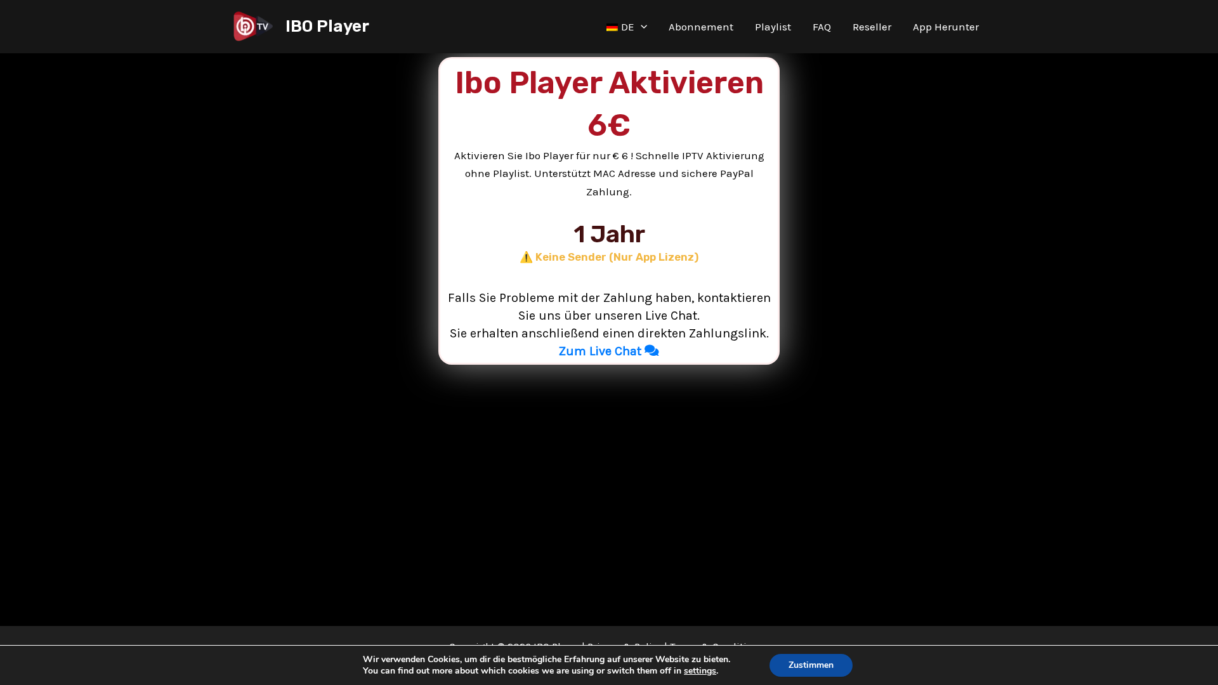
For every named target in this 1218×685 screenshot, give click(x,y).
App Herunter (946, 26)
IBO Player (327, 26)
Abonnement (701, 26)
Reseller (872, 26)
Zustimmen (811, 665)
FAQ (822, 26)
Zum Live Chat (602, 351)
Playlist (773, 26)
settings (700, 671)
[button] (640, 26)
